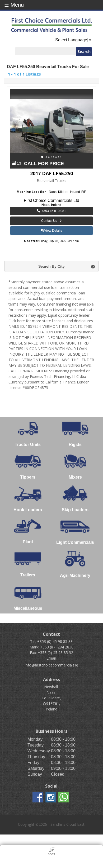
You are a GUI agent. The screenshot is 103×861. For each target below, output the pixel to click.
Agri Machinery (75, 575)
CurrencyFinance (80, 331)
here (21, 320)
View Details (53, 230)
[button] (43, 157)
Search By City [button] (51, 266)
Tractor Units (28, 444)
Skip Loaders (75, 509)
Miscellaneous (27, 608)
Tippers (27, 477)
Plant (28, 542)
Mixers (75, 477)
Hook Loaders (27, 509)
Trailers (27, 575)
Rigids (75, 444)
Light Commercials (75, 542)
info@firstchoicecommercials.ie (51, 665)
